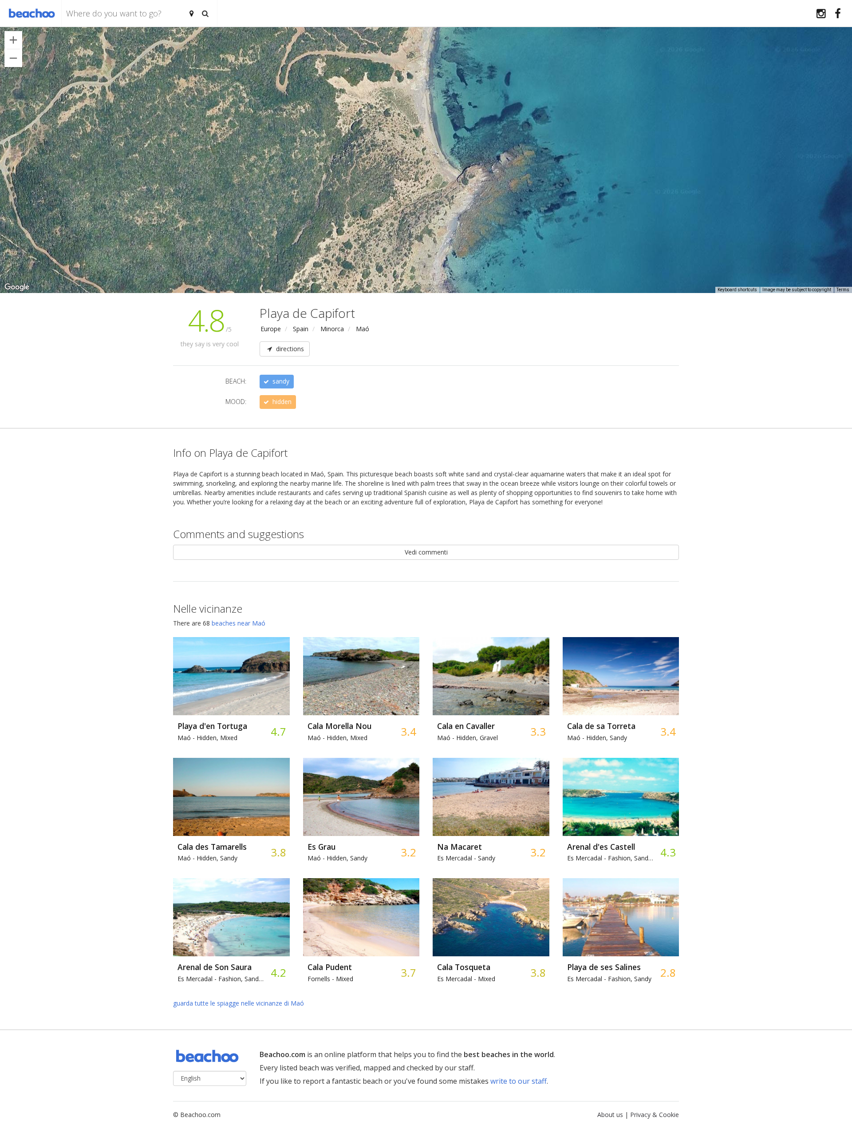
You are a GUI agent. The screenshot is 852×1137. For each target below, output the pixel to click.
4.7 (278, 731)
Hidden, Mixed (207, 737)
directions (289, 349)
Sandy (466, 858)
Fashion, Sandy (609, 979)
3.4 (408, 731)
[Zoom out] (13, 58)
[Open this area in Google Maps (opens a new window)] (17, 287)
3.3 (537, 731)
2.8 (667, 972)
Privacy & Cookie (654, 1114)
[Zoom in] (13, 40)
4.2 (278, 972)
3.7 (408, 972)
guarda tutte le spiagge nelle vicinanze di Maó (238, 1003)
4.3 (667, 852)
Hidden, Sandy (597, 737)
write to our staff (518, 1081)
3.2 (408, 852)
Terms (842, 289)
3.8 (278, 852)
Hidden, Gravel (467, 737)
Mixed (330, 979)
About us (610, 1114)
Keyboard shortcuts (737, 289)
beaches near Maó (238, 623)
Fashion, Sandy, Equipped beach (611, 858)
